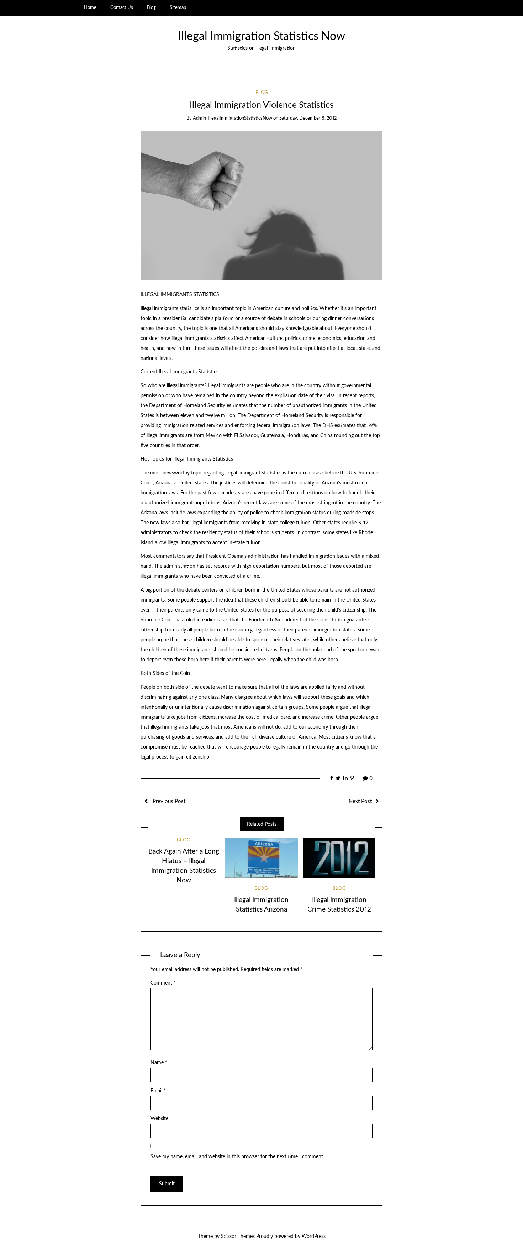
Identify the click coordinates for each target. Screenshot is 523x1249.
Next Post (360, 801)
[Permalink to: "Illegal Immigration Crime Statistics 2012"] (339, 858)
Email (158, 1090)
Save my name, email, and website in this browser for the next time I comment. (237, 1156)
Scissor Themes (238, 1236)
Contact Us (121, 7)
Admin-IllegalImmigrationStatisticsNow (232, 118)
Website (159, 1118)
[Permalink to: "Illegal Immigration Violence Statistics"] (261, 205)
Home (90, 7)
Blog (151, 7)
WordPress (314, 1236)
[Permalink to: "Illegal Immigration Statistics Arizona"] (261, 858)
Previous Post (168, 801)
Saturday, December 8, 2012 (308, 118)
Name (158, 1062)
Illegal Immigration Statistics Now (261, 36)
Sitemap (178, 7)
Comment (163, 983)
